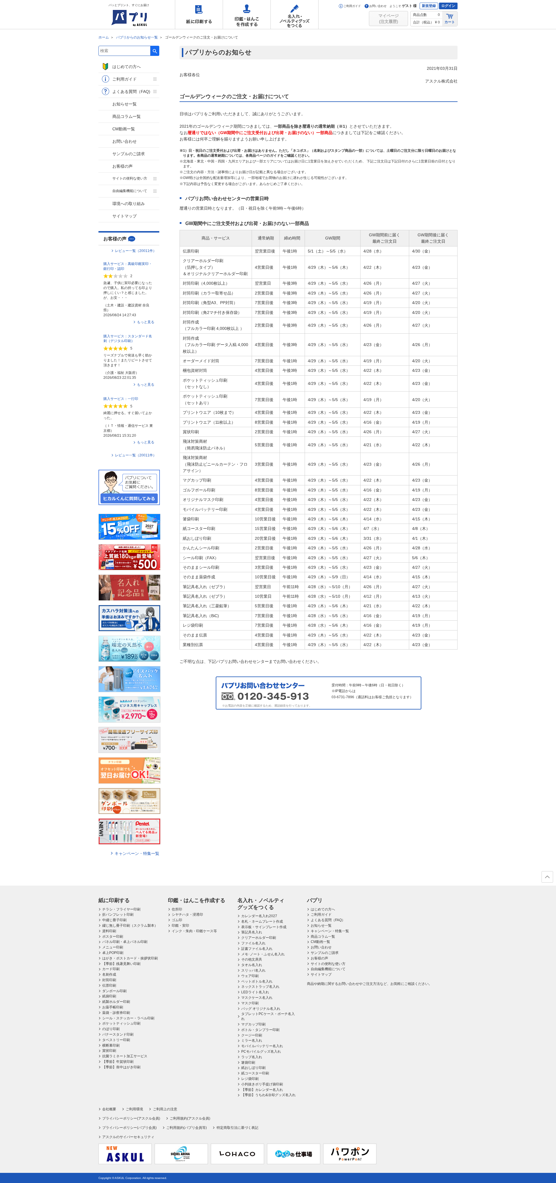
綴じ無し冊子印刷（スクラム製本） (130, 926)
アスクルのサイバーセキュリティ (128, 1137)
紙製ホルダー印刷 (116, 1002)
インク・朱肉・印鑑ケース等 (194, 931)
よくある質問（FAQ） (328, 920)
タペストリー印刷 (116, 1040)
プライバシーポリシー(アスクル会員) (131, 1118)
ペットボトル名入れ (256, 981)
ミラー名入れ (251, 1040)
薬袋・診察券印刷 (116, 1013)
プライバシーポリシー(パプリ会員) (129, 1128)
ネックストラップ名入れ (260, 987)
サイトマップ (124, 216)
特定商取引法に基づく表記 (237, 1128)
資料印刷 (109, 931)
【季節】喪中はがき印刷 (121, 1067)
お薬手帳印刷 (112, 1007)
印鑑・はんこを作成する (246, 14)
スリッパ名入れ (253, 970)
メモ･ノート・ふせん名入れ (263, 954)
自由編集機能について (129, 191)
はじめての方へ (126, 66)
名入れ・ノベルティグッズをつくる (294, 14)
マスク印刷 (250, 1003)
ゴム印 (177, 920)
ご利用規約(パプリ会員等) (186, 1128)
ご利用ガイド (352, 6)
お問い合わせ (378, 6)
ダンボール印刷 (114, 991)
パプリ (315, 900)
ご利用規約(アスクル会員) (190, 1118)
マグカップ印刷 (253, 1024)
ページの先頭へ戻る (547, 877)
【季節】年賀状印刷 (117, 1062)
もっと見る (145, 322)
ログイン (448, 6)
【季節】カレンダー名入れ (262, 1090)
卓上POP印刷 (112, 953)
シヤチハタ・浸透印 (187, 915)
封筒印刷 (109, 980)
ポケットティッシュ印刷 (121, 1023)
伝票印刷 (109, 985)
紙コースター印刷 (255, 1073)
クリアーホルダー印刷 (258, 938)
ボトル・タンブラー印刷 (260, 1030)
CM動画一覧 (123, 129)
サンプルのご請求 (128, 153)
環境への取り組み (128, 203)
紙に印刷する (199, 14)
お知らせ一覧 (124, 104)
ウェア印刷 (250, 976)
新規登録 (429, 6)
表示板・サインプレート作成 (263, 927)
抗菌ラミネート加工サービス (124, 1056)
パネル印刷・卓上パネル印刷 (124, 942)
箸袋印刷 (248, 1063)
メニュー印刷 (112, 947)
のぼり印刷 (111, 1029)
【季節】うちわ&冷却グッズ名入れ (268, 1095)
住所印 (177, 909)
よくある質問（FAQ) (131, 91)
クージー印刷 (251, 1035)
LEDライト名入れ (255, 992)
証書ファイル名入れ (256, 949)
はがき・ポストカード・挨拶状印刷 (130, 958)
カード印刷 (111, 969)
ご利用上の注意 (165, 1109)
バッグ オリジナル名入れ (260, 1009)
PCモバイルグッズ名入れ (261, 1051)
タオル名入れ (251, 965)
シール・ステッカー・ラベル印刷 (128, 1018)
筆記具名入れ (251, 932)
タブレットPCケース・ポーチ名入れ (268, 1016)
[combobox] (124, 51)
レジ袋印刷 (250, 1079)
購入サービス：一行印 (120, 399)
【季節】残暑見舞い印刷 (121, 964)
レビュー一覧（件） (135, 251)
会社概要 (109, 1109)
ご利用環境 (134, 1109)
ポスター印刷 (112, 937)
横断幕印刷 (111, 1045)
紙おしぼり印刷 (253, 1068)
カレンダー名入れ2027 (259, 916)
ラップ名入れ (251, 1057)
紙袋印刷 (109, 996)
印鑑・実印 (180, 926)
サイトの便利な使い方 (129, 178)
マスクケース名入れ (256, 998)
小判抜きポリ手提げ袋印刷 (262, 1084)
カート (450, 22)
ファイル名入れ (253, 943)
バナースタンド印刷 (117, 1034)
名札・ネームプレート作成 (262, 921)
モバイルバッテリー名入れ (262, 1046)
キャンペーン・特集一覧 (137, 853)
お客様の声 (122, 166)
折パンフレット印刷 (117, 915)
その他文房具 (251, 959)
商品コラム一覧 (126, 116)
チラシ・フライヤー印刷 (121, 909)
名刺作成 (109, 974)
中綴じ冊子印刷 (114, 920)
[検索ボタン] (155, 51)
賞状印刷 (109, 1051)
